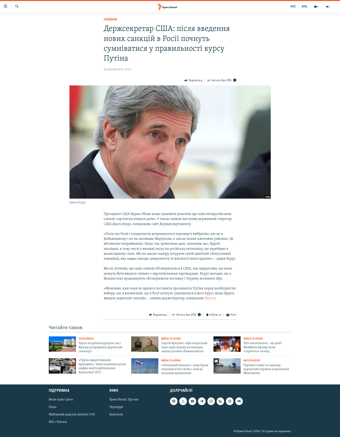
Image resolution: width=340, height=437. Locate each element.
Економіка (86, 338)
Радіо (52, 407)
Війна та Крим (171, 338)
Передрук (116, 407)
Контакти (116, 414)
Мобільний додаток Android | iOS (72, 414)
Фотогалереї (251, 360)
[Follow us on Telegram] (201, 401)
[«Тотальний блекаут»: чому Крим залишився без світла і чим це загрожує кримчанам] (144, 366)
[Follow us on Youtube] (192, 401)
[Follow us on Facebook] (173, 401)
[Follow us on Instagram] (211, 401)
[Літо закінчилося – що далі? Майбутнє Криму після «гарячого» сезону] (227, 344)
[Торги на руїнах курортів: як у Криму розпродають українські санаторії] (62, 344)
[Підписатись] (239, 401)
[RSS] (220, 401)
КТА (304, 6)
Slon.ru (210, 298)
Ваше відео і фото (61, 399)
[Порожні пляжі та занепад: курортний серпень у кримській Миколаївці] (227, 366)
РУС (293, 6)
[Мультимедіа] (316, 6)
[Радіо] (328, 6)
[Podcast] (229, 401)
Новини (110, 19)
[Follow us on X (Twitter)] (183, 401)
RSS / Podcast (58, 422)
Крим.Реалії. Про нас (124, 399)
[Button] (193, 80)
